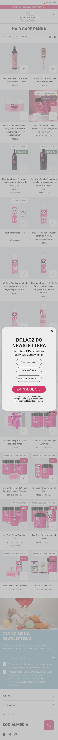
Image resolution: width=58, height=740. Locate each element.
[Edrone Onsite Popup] (29, 370)
